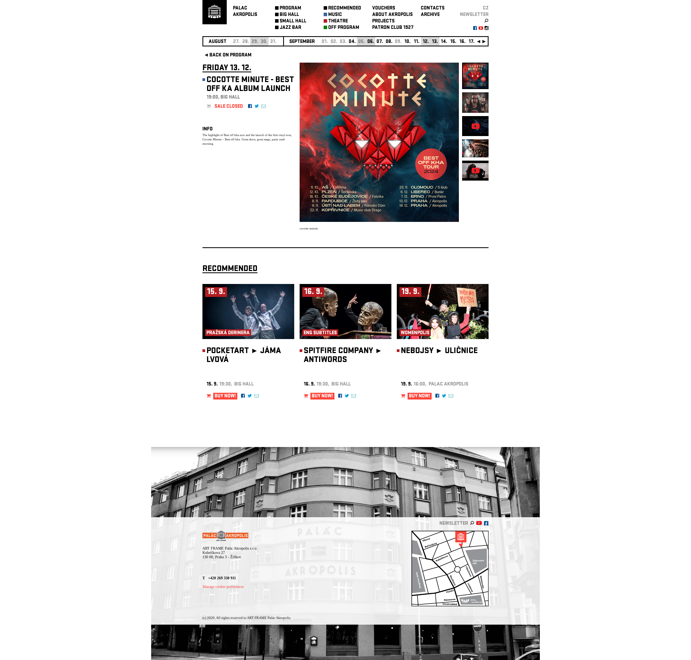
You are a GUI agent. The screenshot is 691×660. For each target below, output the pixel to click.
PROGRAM (290, 8)
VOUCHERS (383, 8)
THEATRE (338, 21)
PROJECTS (383, 21)
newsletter (474, 15)
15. (453, 42)
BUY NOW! (225, 396)
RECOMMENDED (344, 8)
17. (472, 42)
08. (389, 42)
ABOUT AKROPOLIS (392, 15)
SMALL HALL (293, 21)
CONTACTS (433, 8)
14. (444, 42)
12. (426, 42)
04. (352, 42)
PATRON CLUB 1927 (393, 28)
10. (407, 42)
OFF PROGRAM (343, 28)
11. (416, 42)
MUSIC (335, 15)
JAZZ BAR (290, 28)
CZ (486, 8)
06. (370, 42)
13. (435, 42)
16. (462, 42)
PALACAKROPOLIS (245, 11)
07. (380, 42)
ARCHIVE (430, 15)
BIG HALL (289, 15)
